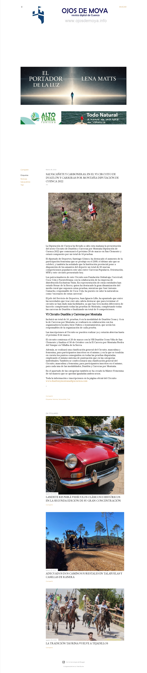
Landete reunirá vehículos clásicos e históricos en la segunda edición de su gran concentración (83, 498)
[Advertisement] (71, 42)
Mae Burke (80, 666)
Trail (22, 185)
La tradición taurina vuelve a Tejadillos (77, 643)
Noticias (24, 179)
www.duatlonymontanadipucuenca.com (66, 381)
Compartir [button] (25, 170)
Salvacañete (25, 182)
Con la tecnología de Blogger (75, 662)
